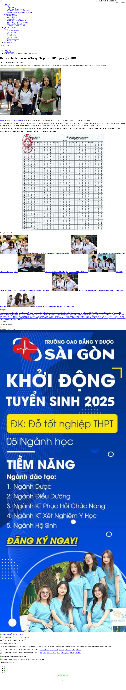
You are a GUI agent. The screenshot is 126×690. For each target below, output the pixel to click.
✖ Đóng (77, 340)
